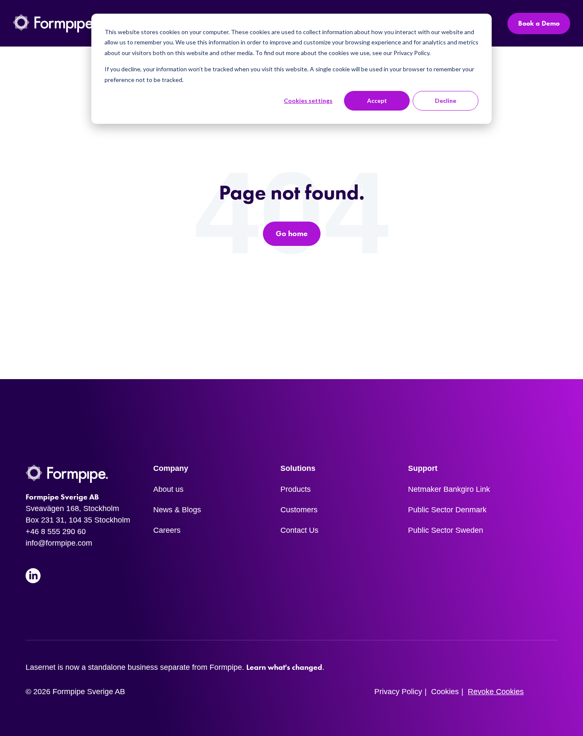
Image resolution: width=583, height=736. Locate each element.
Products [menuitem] (295, 489)
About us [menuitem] (168, 489)
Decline (445, 100)
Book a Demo (539, 23)
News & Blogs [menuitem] (177, 509)
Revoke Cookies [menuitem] (496, 691)
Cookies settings (308, 100)
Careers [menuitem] (167, 530)
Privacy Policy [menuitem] (398, 691)
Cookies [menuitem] (445, 691)
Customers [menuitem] (299, 509)
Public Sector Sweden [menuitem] (445, 530)
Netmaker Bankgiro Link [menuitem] (449, 489)
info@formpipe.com (59, 543)
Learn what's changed (284, 667)
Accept (377, 100)
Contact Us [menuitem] (299, 530)
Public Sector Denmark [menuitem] (447, 509)
